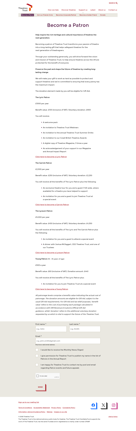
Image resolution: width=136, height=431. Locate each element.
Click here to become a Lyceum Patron (52, 253)
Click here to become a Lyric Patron (51, 157)
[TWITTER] (103, 405)
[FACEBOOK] (93, 405)
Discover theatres (69, 10)
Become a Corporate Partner (66, 15)
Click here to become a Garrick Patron (52, 205)
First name (40, 324)
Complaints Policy (69, 408)
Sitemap (49, 412)
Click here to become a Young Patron (51, 289)
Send (40, 387)
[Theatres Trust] (25, 7)
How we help (53, 10)
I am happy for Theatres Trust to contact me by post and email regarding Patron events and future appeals (68, 366)
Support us (83, 10)
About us (102, 10)
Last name (74, 324)
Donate (102, 15)
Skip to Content (23, 1)
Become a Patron (27, 15)
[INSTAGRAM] (114, 405)
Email (38, 336)
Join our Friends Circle (45, 15)
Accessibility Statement (41, 408)
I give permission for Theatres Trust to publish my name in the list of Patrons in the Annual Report (70, 357)
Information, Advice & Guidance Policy (31, 412)
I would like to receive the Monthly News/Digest (62, 350)
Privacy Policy (56, 408)
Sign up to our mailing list (28, 402)
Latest (92, 10)
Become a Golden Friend (88, 15)
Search (112, 3)
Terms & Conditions (25, 408)
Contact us (112, 10)
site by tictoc (113, 416)
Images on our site (60, 412)
